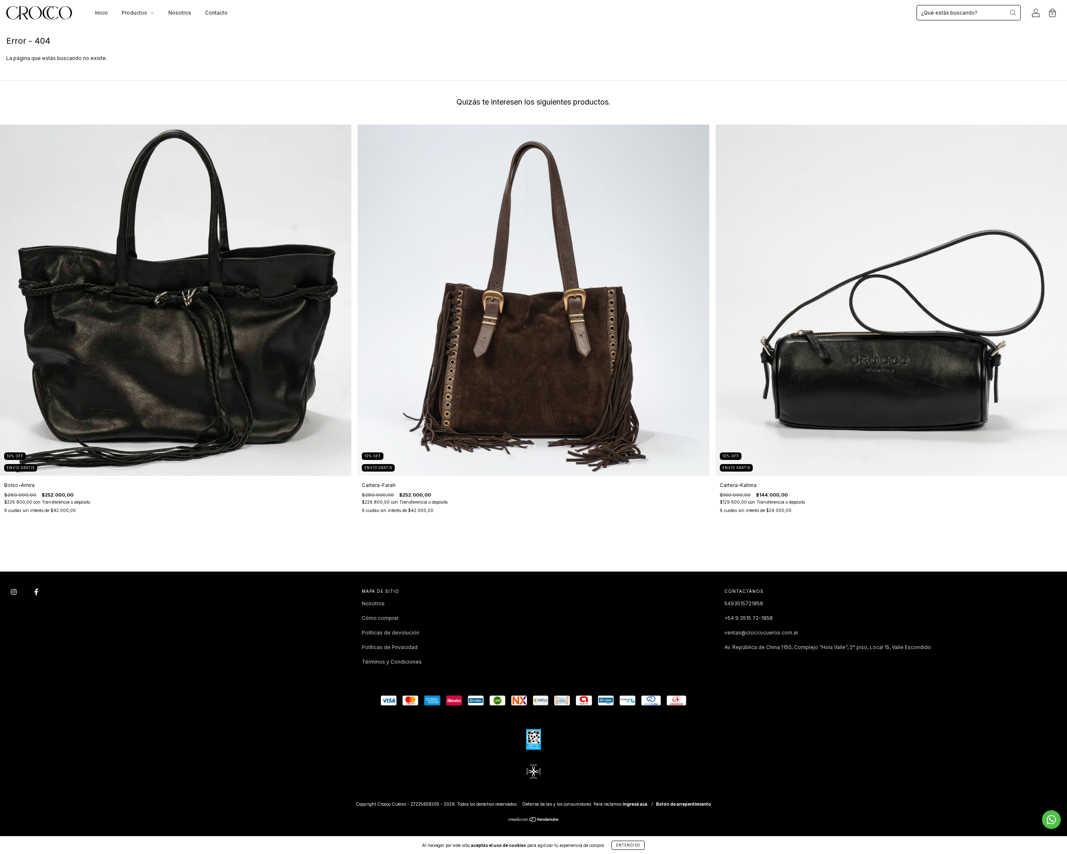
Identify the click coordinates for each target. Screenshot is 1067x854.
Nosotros (179, 13)
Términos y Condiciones (392, 662)
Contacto (216, 13)
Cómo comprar (380, 618)
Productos (135, 13)
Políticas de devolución (390, 632)
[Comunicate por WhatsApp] (1051, 819)
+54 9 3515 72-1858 (748, 618)
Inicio (101, 13)
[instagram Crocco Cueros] (14, 592)
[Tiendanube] (534, 820)
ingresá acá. (636, 804)
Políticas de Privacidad (390, 647)
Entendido (628, 845)
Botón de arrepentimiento (683, 804)
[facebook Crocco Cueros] (36, 592)
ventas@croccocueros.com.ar (761, 632)
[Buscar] (1013, 12)
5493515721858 (743, 603)
